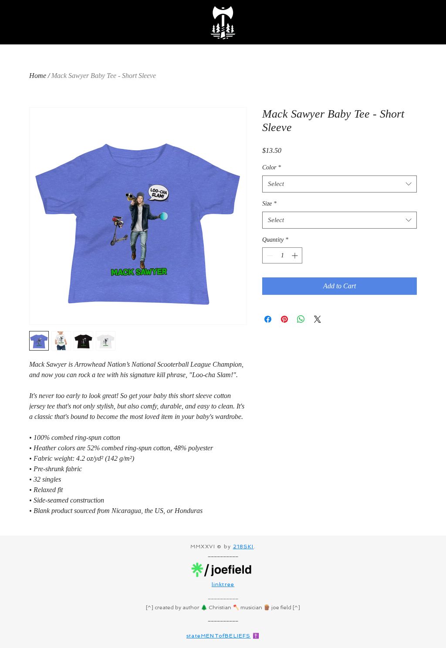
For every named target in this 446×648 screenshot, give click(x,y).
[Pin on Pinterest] (284, 319)
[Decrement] (269, 255)
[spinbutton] (282, 255)
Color (271, 167)
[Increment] (295, 255)
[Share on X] (317, 319)
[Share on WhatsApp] (301, 319)
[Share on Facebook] (268, 319)
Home (37, 75)
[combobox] (339, 184)
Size (269, 203)
